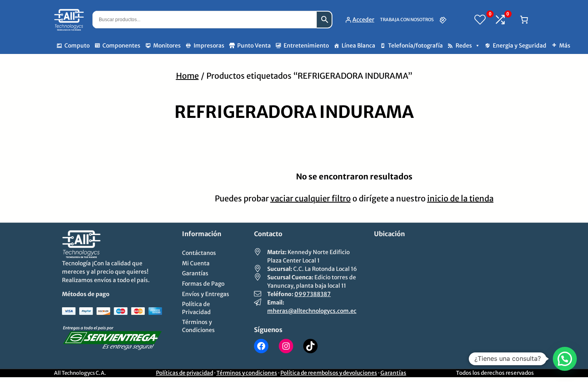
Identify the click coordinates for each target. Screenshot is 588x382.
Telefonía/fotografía (415, 45)
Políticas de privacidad (184, 373)
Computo (77, 45)
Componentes (121, 45)
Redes (464, 45)
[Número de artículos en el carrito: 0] (524, 20)
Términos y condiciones (246, 373)
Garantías (393, 373)
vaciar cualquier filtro (310, 198)
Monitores (167, 45)
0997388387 (312, 294)
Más (564, 45)
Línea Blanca (358, 45)
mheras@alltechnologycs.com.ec (311, 310)
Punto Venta (254, 45)
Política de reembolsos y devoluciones (328, 373)
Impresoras (209, 45)
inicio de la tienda (460, 198)
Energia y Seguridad (519, 45)
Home (187, 76)
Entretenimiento (306, 45)
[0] (480, 19)
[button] (565, 359)
